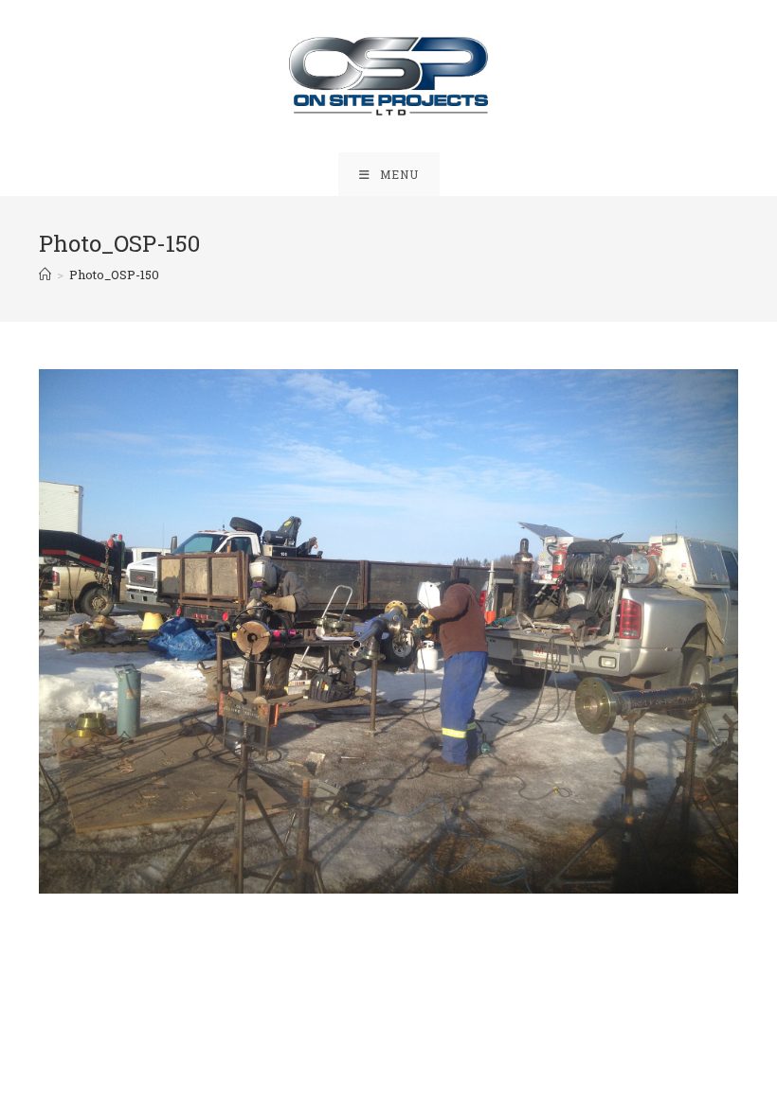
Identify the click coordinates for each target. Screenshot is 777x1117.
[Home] (45, 274)
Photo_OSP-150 (114, 274)
